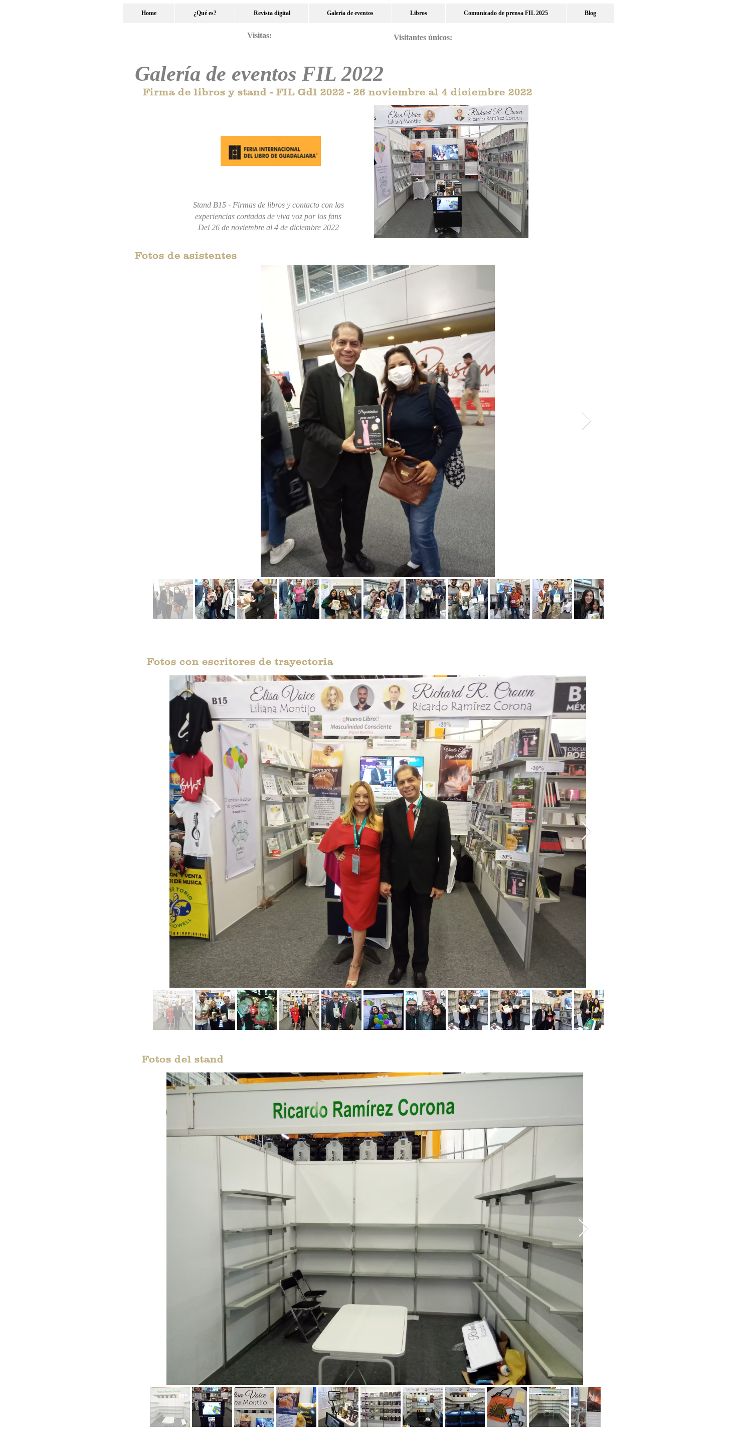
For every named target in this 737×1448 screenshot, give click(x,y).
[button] (350, 13)
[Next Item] (586, 421)
